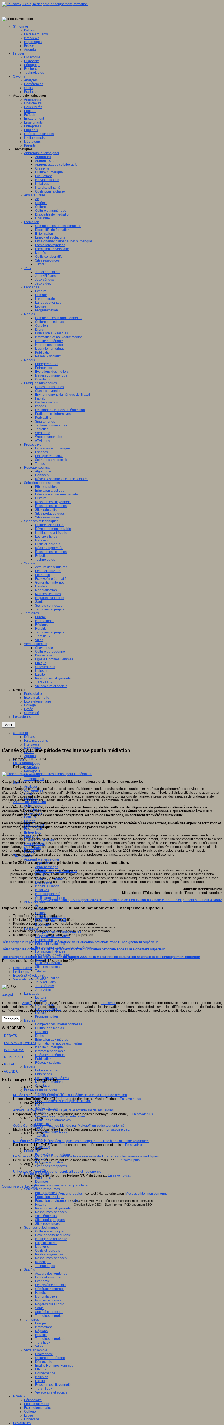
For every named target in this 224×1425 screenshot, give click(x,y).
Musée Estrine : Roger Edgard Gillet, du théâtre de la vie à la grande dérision (70, 1095)
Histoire (40, 1204)
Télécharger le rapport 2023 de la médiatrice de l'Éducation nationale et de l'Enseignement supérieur (80, 942)
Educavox (108, 1003)
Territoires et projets (49, 1316)
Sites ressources (47, 967)
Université (31, 1419)
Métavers (42, 1247)
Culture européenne (50, 1358)
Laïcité (40, 1381)
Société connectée (49, 1312)
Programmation (46, 1017)
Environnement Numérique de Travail (63, 1101)
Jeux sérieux (44, 986)
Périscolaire (33, 1400)
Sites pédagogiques (50, 1220)
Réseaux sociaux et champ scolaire (61, 1185)
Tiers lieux (42, 1342)
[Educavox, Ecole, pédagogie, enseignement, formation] (45, 4)
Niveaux (19, 1396)
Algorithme (43, 1178)
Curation (41, 1032)
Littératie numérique (50, 1055)
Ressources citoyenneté (53, 1208)
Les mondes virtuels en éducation (60, 1116)
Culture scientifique (49, 1231)
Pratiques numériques (40, 1089)
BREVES (10, 1064)
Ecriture (40, 997)
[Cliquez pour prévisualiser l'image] (47, 774)
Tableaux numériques (51, 1132)
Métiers (29, 1066)
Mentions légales (70, 1193)
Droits (39, 1036)
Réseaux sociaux (48, 1063)
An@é (31, 767)
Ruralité (41, 1335)
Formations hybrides (50, 951)
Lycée (28, 1415)
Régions (41, 1331)
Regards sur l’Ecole (49, 1304)
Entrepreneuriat (46, 1070)
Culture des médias (49, 1028)
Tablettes (41, 1135)
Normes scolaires (48, 1300)
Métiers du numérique (51, 1082)
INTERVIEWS (14, 1050)
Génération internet (49, 1289)
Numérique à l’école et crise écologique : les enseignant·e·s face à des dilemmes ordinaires (81, 1141)
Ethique (40, 1369)
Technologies (34, 779)
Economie (42, 1281)
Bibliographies (46, 1193)
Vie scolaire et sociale (51, 1392)
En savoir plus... (131, 1099)
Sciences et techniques (41, 1227)
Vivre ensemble (35, 1350)
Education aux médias (51, 1040)
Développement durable (53, 1235)
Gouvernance (45, 1373)
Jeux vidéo (43, 990)
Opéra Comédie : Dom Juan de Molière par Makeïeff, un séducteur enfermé (69, 1126)
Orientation (43, 1086)
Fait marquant (23, 763)
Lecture (40, 1013)
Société (29, 1270)
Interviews (31, 744)
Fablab (40, 1105)
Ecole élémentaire (37, 1408)
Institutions (21, 972)
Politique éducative (49, 1162)
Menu (8, 725)
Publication (43, 1059)
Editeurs (30, 817)
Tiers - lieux (43, 1388)
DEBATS (10, 1036)
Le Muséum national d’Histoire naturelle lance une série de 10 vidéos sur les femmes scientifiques (86, 1156)
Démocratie (43, 1362)
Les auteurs (22, 1423)
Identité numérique (49, 1047)
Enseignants (22, 968)
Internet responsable (50, 1051)
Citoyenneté (44, 1354)
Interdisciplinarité (47, 894)
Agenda (30, 756)
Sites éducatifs (46, 1216)
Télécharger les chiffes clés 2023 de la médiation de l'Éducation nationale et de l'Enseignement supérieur (83, 949)
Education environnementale (56, 1201)
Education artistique (49, 1197)
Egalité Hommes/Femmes (54, 1365)
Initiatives (42, 890)
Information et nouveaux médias (58, 1043)
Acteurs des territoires (51, 1273)
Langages (31, 994)
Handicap (42, 1293)
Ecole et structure (48, 1277)
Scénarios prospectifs (51, 1166)
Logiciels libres (46, 1243)
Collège (30, 1411)
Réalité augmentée (49, 1254)
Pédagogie (32, 771)
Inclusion (41, 1377)
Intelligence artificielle (51, 1239)
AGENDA (11, 1071)
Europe (40, 1323)
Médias (29, 1020)
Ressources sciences (51, 1212)
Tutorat (40, 971)
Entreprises (32, 833)
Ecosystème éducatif (50, 1285)
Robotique (43, 1262)
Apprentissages (46, 867)
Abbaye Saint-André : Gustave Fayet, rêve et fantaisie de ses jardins (63, 1110)
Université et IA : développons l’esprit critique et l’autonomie (57, 1172)
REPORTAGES (15, 1057)
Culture (40, 913)
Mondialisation (46, 1296)
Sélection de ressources (42, 1189)
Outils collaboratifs (48, 963)
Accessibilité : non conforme (147, 1193)
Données (42, 1181)
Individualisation (47, 886)
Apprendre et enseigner (41, 859)
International (44, 1327)
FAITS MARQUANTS (19, 1043)
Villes (39, 1346)
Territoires (31, 1319)
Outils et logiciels (47, 1250)
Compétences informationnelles (58, 1024)
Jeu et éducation (47, 978)
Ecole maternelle (36, 1404)
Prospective (33, 1151)
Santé (39, 1308)
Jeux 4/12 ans (45, 982)
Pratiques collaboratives (53, 1120)
